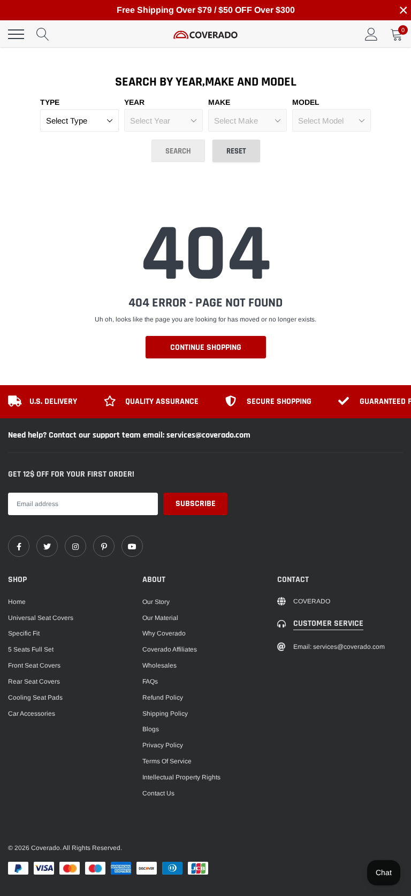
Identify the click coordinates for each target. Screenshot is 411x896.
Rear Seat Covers (34, 681)
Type (49, 102)
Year (134, 102)
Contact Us (158, 793)
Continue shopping (205, 347)
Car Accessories (31, 713)
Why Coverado (164, 633)
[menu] (16, 34)
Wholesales (159, 665)
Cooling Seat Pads (35, 697)
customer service (328, 623)
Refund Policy (162, 697)
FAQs (150, 681)
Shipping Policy (165, 713)
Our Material (160, 618)
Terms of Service (167, 761)
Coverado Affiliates (169, 649)
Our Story (156, 602)
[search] (42, 34)
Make (219, 102)
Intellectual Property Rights (181, 777)
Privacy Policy (162, 745)
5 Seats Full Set (31, 649)
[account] (371, 34)
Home (17, 602)
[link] (18, 546)
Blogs (150, 729)
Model (305, 102)
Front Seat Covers (34, 665)
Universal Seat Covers (40, 618)
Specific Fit (24, 633)
